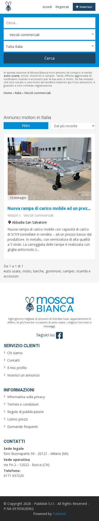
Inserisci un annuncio (23, 375)
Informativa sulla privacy (26, 397)
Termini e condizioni (22, 404)
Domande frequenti (22, 426)
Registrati (62, 7)
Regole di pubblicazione (25, 411)
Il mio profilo (17, 367)
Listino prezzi (17, 419)
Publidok (59, 513)
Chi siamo (15, 353)
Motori (12, 215)
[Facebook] (59, 335)
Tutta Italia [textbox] (14, 46)
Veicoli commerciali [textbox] (22, 34)
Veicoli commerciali (38, 215)
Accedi (47, 7)
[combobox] (49, 34)
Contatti (13, 360)
